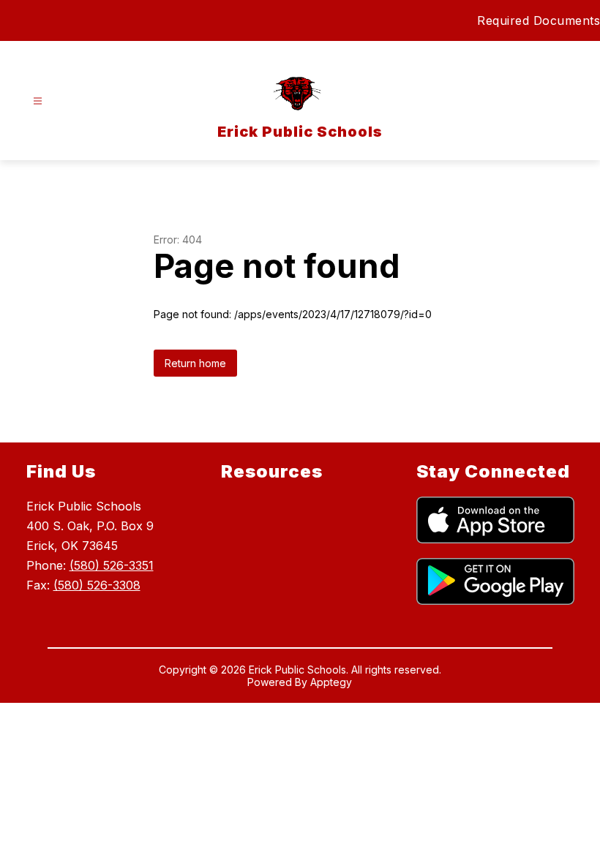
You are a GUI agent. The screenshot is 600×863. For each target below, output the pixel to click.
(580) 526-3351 (112, 565)
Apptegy (331, 682)
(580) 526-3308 (96, 585)
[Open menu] (37, 101)
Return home (195, 363)
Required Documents (538, 20)
